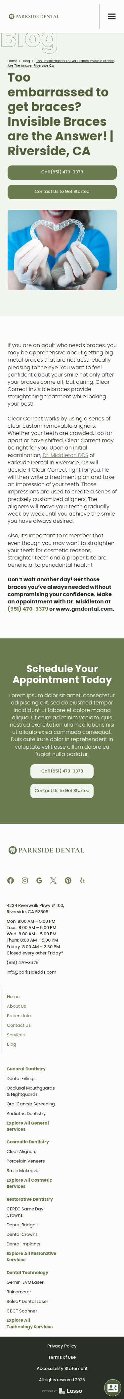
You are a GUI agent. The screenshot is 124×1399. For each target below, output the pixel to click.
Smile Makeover (23, 1171)
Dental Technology (27, 1273)
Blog (26, 61)
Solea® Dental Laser (27, 1302)
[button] (111, 16)
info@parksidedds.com (31, 972)
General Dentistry (26, 1069)
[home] (34, 16)
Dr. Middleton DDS (65, 455)
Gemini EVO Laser (25, 1282)
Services (16, 1035)
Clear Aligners (21, 1152)
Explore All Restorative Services (31, 1257)
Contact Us (19, 1025)
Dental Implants (23, 1244)
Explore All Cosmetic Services (29, 1183)
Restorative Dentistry (30, 1200)
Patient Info (19, 1016)
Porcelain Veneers (26, 1161)
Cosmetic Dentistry (28, 1142)
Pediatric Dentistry (26, 1114)
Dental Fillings (21, 1079)
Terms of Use (62, 1357)
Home (12, 61)
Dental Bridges (22, 1225)
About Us (16, 1006)
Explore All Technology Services (30, 1323)
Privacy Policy (62, 1346)
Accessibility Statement (62, 1369)
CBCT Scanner (22, 1311)
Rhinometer (19, 1292)
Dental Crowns (22, 1235)
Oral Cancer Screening (31, 1104)
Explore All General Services (28, 1126)
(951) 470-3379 (22, 963)
